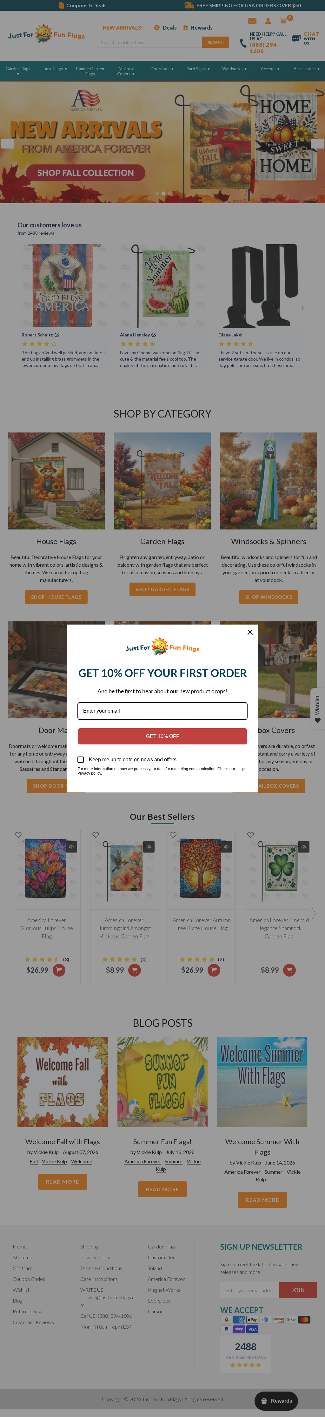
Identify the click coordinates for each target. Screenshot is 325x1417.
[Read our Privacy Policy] (244, 769)
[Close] (250, 632)
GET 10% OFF (162, 736)
